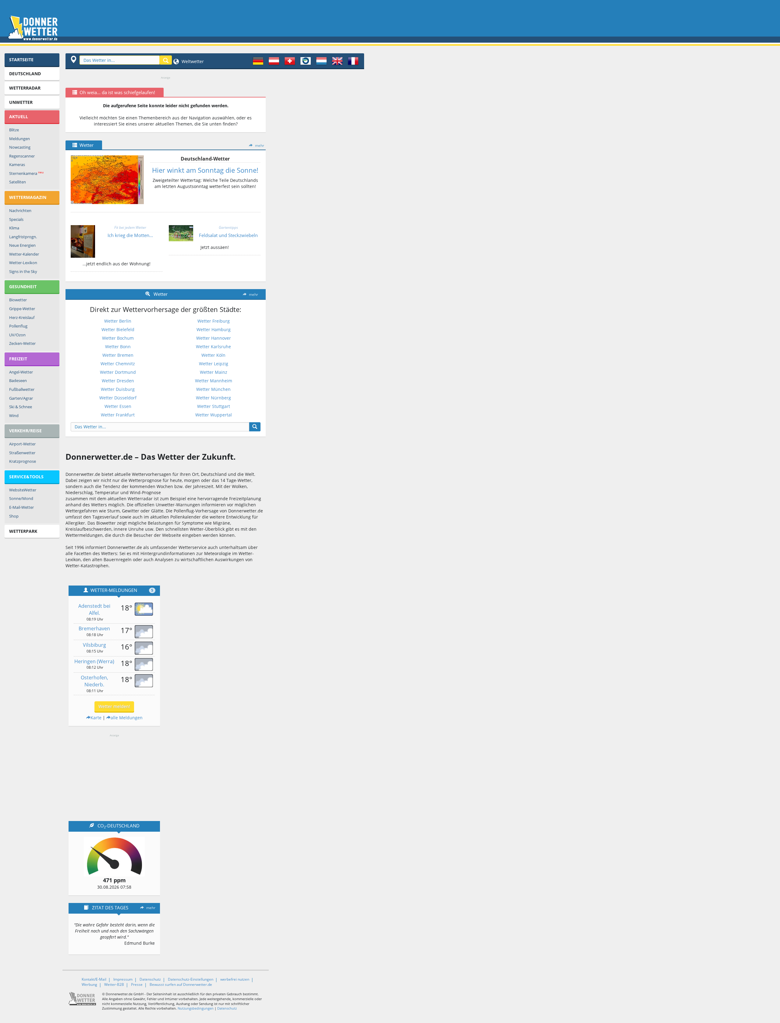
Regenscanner (22, 156)
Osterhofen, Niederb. (94, 681)
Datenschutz (150, 979)
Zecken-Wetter (22, 343)
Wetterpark (23, 531)
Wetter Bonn (118, 346)
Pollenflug (18, 326)
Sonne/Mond (21, 498)
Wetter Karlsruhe (213, 346)
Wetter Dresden (118, 381)
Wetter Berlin (117, 321)
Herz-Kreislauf (21, 317)
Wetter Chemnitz (118, 363)
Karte (95, 717)
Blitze (14, 130)
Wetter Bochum (118, 338)
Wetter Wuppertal (213, 415)
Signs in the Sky (23, 271)
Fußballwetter (21, 389)
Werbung (89, 984)
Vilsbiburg (94, 645)
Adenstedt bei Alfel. (94, 609)
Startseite (21, 59)
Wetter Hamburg (214, 329)
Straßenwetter (22, 452)
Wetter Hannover (213, 338)
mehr (259, 145)
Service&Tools (26, 477)
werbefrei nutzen (234, 979)
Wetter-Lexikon (23, 262)
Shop (14, 516)
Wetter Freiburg (213, 321)
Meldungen (19, 138)
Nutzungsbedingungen (196, 1008)
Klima (14, 228)
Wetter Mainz (213, 372)
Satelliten (17, 182)
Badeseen (18, 380)
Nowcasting (19, 147)
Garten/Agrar (21, 398)
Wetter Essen (118, 406)
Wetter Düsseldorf (117, 398)
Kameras (17, 164)
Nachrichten (20, 210)
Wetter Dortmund (118, 372)
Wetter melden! (114, 706)
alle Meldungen (127, 717)
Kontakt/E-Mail (94, 979)
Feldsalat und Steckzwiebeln (228, 235)
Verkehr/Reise (25, 431)
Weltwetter (192, 61)
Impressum (123, 979)
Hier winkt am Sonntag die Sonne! (205, 170)
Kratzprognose (22, 461)
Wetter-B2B (114, 984)
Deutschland (25, 73)
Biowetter (18, 300)
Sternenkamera (26, 173)
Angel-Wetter (21, 372)
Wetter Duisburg (118, 389)
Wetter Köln (213, 355)
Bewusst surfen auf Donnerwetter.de (181, 984)
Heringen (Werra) (94, 661)
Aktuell (18, 116)
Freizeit (18, 359)
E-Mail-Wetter (21, 507)
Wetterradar (25, 88)
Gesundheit (23, 286)
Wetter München (213, 389)
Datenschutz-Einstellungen (190, 979)
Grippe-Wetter (22, 308)
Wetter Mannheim (213, 381)
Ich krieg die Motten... (130, 235)
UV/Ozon (17, 335)
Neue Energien (22, 245)
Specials (16, 219)
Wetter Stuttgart (213, 406)
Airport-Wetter (22, 444)
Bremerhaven (94, 628)
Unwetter (21, 102)
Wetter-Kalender (24, 254)
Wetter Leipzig (213, 363)
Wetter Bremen (117, 355)
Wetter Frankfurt (118, 415)
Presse (137, 984)
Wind (14, 415)
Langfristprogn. (23, 236)
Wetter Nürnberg (213, 398)
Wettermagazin (27, 197)
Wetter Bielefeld (117, 329)
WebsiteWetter (22, 490)
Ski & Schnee (20, 406)
